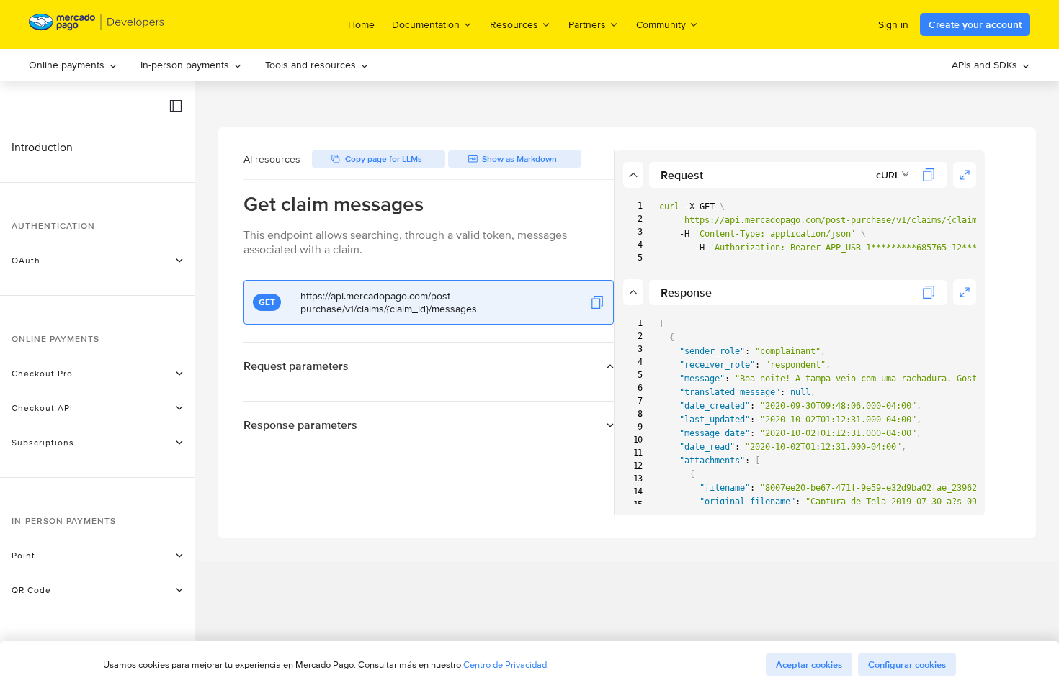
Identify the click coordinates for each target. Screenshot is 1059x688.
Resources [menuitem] (514, 24)
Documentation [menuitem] (426, 24)
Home (361, 24)
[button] (176, 106)
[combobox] (893, 174)
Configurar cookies (907, 664)
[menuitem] (73, 65)
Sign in (893, 24)
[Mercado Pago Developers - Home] (97, 25)
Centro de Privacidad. (506, 664)
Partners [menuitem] (587, 24)
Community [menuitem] (661, 24)
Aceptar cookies (809, 664)
